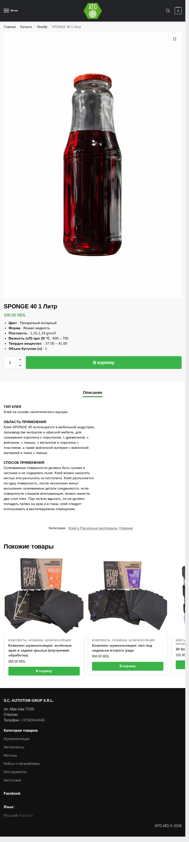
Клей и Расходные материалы (92, 528)
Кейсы (181, 640)
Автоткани (12, 780)
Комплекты (17, 640)
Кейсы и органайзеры (22, 764)
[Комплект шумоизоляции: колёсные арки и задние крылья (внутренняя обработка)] (44, 595)
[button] (20, 359)
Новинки (126, 528)
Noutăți (42, 27)
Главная (10, 27)
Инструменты (15, 772)
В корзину (103, 362)
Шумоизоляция (58, 640)
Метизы (10, 755)
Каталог (26, 27)
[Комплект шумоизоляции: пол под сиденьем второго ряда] (127, 595)
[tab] (92, 392)
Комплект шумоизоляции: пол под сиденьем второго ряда (122, 648)
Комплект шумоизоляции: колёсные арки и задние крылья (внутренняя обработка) (40, 650)
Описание (92, 392)
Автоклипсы (14, 747)
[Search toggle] (168, 11)
